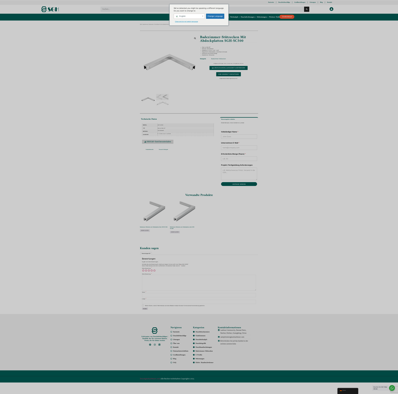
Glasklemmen (200, 336)
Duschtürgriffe (201, 343)
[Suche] (306, 9)
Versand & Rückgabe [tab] (163, 149)
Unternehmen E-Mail (230, 143)
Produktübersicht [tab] (149, 149)
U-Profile (199, 355)
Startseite (271, 2)
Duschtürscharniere (203, 332)
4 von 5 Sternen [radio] (151, 270)
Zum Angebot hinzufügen (228, 74)
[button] (195, 38)
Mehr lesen (145, 230)
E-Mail (144, 298)
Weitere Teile (274, 17)
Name (144, 292)
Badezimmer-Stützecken (148, 24)
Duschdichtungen (248, 17)
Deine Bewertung (147, 268)
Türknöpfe (234, 17)
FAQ (174, 363)
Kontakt (329, 2)
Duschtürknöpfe (201, 340)
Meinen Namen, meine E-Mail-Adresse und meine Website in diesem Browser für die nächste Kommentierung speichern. (175, 305)
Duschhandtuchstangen (204, 347)
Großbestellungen (299, 2)
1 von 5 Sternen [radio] (143, 270)
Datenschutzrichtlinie (180, 351)
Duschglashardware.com (150, 378)
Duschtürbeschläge (284, 2)
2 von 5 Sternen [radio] (146, 270)
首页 (141, 24)
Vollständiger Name (229, 132)
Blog (321, 2)
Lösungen (313, 2)
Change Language (215, 16)
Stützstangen (262, 17)
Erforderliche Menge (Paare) (233, 154)
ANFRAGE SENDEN (239, 184)
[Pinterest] (150, 345)
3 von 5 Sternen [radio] (149, 270)
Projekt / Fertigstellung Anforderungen (237, 165)
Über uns (176, 343)
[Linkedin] (159, 345)
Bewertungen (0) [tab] (146, 253)
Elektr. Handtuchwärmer (204, 363)
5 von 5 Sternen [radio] (154, 270)
